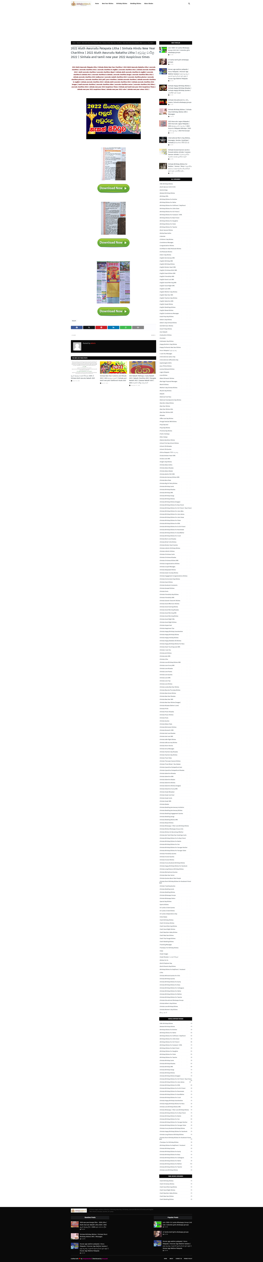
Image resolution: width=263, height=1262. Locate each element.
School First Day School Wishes (169, 443)
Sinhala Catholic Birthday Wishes (170, 548)
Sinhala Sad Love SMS (166, 736)
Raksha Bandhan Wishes (167, 440)
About (171, 1258)
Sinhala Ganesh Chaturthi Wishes (170, 600)
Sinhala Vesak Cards (166, 798)
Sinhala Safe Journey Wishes (168, 742)
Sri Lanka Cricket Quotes (167, 907)
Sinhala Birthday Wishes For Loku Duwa (172, 517)
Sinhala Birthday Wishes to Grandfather (172, 532)
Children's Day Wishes (166, 239)
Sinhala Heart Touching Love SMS (170, 647)
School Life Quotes (165, 449)
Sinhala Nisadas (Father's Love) (169, 705)
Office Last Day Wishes (166, 418)
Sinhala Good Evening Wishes (169, 607)
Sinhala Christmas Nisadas (168, 557)
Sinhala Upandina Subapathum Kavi (171, 767)
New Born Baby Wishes (167, 403)
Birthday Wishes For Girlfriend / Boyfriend (173, 205)
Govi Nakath (163, 332)
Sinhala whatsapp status (167, 898)
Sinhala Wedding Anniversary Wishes (171, 810)
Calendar (162, 236)
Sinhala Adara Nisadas (167, 468)
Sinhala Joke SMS (165, 656)
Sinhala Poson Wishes (166, 715)
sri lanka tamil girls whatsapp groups (178, 61)
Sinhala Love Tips (165, 681)
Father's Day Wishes (166, 319)
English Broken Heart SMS (168, 267)
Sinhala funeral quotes (167, 856)
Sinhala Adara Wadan (166, 471)
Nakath (79, 43)
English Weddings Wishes (167, 307)
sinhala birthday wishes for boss (170, 985)
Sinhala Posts (164, 718)
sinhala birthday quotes (167, 978)
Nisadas (162, 415)
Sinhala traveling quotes (167, 886)
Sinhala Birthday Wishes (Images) (170, 502)
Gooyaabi (105, 1258)
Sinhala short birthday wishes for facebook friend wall (175, 882)
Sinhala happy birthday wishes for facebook (173, 866)
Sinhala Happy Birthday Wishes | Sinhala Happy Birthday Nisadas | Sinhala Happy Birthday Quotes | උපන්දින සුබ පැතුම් (179, 89)
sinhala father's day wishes (168, 1003)
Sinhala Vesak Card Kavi (167, 795)
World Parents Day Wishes (168, 966)
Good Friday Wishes (166, 329)
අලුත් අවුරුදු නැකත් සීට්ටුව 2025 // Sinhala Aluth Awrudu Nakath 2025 (83, 377)
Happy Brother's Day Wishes (168, 344)
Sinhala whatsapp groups (168, 895)
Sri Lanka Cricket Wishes (167, 910)
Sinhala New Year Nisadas (167, 696)
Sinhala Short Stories (166, 745)
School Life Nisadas (166, 446)
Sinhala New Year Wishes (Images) (170, 702)
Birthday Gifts (164, 196)
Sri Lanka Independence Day (168, 914)
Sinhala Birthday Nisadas (167, 489)
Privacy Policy (188, 1258)
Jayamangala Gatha (166, 363)
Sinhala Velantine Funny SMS (169, 789)
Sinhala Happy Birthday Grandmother (171, 631)
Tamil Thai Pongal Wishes (167, 938)
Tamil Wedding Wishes (167, 941)
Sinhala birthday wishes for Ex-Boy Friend (173, 838)
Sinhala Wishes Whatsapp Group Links (171, 829)
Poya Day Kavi (164, 424)
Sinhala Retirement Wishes (168, 727)
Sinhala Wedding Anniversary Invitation (172, 807)
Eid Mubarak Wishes (166, 252)
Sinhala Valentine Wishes (167, 782)
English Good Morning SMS (168, 282)
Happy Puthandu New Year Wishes (170, 347)
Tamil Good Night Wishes (167, 929)
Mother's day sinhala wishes (168, 387)
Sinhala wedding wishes (167, 892)
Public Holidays (165, 434)
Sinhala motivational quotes (168, 872)
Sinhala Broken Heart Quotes (169, 545)
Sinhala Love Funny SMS (167, 665)
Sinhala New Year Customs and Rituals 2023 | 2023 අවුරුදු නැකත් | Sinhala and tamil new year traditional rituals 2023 (113, 378)
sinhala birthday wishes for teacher (171, 997)
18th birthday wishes (166, 184)
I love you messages (166, 353)
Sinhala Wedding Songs (167, 816)
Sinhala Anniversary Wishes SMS (169, 477)
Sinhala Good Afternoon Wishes (169, 603)
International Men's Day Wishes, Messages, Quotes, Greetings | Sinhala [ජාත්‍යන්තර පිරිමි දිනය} (179, 140)
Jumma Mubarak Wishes (167, 369)
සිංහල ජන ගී (163, 1012)
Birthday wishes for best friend (169, 218)
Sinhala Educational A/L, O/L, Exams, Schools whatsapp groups (179, 101)
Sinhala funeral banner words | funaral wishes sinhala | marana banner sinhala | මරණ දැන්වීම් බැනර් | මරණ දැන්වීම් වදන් (179, 153)
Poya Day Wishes (165, 427)
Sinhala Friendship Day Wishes (169, 594)
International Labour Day (167, 357)
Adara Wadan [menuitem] (148, 3)
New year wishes (165, 406)
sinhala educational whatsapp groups (171, 1000)
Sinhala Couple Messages (167, 566)
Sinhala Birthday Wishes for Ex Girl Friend (172, 526)
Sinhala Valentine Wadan (167, 779)
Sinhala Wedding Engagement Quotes (171, 813)
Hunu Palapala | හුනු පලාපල (168, 350)
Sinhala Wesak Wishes (166, 823)
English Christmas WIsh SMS (168, 270)
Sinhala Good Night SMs (167, 619)
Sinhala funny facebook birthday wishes (172, 863)
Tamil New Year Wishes (167, 935)
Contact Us (179, 1258)
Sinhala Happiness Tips (167, 628)
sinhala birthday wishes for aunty (170, 982)
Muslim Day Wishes (165, 390)
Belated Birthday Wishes (167, 193)
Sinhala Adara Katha (166, 465)
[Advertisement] (131, 22)
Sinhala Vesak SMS (165, 801)
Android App (164, 190)
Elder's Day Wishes (165, 255)
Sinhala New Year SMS (166, 699)
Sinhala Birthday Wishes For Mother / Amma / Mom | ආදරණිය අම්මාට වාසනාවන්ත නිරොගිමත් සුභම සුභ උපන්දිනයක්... (180, 167)
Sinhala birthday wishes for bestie (170, 841)
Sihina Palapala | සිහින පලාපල (169, 452)
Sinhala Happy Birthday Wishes (169, 634)
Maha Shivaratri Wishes (167, 378)
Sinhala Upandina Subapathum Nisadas (172, 770)
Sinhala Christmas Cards (167, 554)
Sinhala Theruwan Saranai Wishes (170, 761)
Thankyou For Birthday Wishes (169, 948)
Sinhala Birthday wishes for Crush (170, 536)
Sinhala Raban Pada (166, 724)
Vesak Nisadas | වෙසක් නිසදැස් (169, 957)
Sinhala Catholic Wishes (167, 551)
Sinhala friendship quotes (168, 853)
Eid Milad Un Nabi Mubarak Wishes (170, 248)
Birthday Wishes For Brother (168, 199)
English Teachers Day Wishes (168, 298)
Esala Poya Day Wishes (167, 316)
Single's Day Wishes (166, 462)
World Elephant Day (166, 963)
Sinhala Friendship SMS (167, 597)
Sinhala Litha (164, 659)
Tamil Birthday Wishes (166, 920)
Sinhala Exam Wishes (166, 582)
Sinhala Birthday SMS (166, 492)
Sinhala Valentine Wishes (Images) (170, 786)
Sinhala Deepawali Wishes (168, 570)
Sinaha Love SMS (165, 458)
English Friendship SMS (167, 276)
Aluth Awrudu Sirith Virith (168, 187)
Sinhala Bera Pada (165, 480)
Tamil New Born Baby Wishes (168, 932)
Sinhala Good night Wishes (168, 622)
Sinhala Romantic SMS (167, 730)
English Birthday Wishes (167, 264)
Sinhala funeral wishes (167, 860)
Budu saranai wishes (166, 230)
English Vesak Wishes (166, 304)
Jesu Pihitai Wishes (166, 366)
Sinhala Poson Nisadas (167, 711)
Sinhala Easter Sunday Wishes (169, 573)
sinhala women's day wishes (169, 1009)
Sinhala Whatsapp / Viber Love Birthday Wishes (174, 826)
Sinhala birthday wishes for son (170, 844)
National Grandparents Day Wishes (170, 400)
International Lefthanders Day (169, 360)
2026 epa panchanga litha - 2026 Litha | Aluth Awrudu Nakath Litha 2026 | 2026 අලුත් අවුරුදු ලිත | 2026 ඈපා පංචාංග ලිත (93, 1224)
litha (161, 972)
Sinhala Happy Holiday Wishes (169, 637)
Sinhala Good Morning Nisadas (169, 610)
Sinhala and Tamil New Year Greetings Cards (173, 835)
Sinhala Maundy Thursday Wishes (170, 690)
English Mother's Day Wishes (168, 292)
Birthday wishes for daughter (169, 221)
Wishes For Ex (164, 960)
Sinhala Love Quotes (166, 674)
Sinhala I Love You (165, 650)
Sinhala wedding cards (167, 889)
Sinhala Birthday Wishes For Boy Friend (172, 505)
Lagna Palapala (164, 372)
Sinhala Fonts (164, 591)
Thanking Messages (166, 944)
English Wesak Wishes (166, 310)
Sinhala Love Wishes (166, 684)
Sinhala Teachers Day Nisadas (169, 752)
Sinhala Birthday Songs (167, 495)
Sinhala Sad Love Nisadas (167, 733)
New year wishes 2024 (166, 409)
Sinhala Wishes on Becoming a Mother (171, 832)
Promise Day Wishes (166, 431)
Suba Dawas (163, 917)
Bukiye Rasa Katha (165, 233)
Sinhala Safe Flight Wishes (168, 739)
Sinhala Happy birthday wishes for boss (172, 644)
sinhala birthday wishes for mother (171, 994)
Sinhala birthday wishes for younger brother (173, 847)
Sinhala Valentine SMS (166, 776)
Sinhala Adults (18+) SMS (167, 474)
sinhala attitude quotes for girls (170, 975)
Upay (161, 951)
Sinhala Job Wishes (166, 653)
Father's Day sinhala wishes (168, 322)
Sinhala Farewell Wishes (167, 588)
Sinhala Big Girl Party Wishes (168, 483)
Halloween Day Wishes (167, 341)
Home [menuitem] (97, 3)
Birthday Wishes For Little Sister (169, 208)
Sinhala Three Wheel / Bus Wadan (170, 764)
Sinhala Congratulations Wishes (169, 563)
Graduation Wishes (166, 335)
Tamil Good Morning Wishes (168, 926)
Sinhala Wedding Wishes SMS (169, 819)
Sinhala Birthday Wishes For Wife (170, 523)
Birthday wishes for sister (168, 224)
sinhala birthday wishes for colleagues (172, 988)
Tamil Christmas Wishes (167, 923)
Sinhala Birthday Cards (167, 486)
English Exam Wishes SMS (167, 273)
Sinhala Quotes (164, 721)
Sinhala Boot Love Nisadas (168, 539)
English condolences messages (169, 313)
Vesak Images (164, 954)
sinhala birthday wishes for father (170, 991)
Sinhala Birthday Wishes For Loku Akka (171, 511)
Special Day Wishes (165, 901)
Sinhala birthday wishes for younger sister (173, 850)
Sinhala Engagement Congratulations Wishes (173, 576)
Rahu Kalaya (163, 437)
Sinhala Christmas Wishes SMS (169, 560)
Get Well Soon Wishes (166, 326)
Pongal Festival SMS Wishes (168, 421)
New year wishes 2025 (166, 412)
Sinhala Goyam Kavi (166, 625)
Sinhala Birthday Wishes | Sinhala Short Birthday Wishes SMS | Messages (179, 112)
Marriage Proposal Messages (168, 381)
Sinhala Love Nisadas (166, 668)
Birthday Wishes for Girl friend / (170, 211)
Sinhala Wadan (164, 804)
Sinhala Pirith (164, 708)
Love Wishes (163, 375)
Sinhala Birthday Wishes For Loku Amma (172, 514)
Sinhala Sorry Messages (167, 748)
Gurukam (163, 338)
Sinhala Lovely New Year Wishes (169, 687)
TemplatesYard (87, 1258)
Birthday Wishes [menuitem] (121, 3)
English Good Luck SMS (167, 279)
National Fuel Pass (165, 397)
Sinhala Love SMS (165, 678)
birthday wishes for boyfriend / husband (172, 969)
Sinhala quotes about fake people (170, 878)
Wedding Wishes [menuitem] (135, 3)
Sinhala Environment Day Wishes (170, 579)
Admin (93, 343)
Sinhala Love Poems (166, 671)
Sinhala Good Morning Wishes (169, 616)
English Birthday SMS (166, 261)
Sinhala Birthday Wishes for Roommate (172, 529)
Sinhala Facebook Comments (168, 585)
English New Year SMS (166, 295)
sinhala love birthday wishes (169, 1006)
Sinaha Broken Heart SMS (167, 455)
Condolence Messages (166, 242)
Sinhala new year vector (167, 875)
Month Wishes (164, 384)
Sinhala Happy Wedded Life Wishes (170, 640)
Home (74, 43)
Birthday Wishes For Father (168, 202)
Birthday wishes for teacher (168, 227)
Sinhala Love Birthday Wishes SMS (170, 662)
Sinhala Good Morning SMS (168, 613)
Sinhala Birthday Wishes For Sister (170, 520)
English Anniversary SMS (167, 258)
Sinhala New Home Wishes (168, 693)
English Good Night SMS (167, 285)
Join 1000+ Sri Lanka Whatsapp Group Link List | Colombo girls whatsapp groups (179, 50)
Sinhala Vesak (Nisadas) (167, 792)
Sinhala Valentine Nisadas (168, 773)
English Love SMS (165, 289)
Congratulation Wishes (167, 245)
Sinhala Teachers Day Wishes (168, 755)
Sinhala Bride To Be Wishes (168, 542)
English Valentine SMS (166, 301)
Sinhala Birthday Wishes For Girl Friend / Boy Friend (175, 508)
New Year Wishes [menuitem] (107, 3)
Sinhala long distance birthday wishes (172, 869)
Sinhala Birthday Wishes (167, 499)
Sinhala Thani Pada (166, 758)
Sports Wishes (164, 904)
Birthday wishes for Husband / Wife (171, 214)
